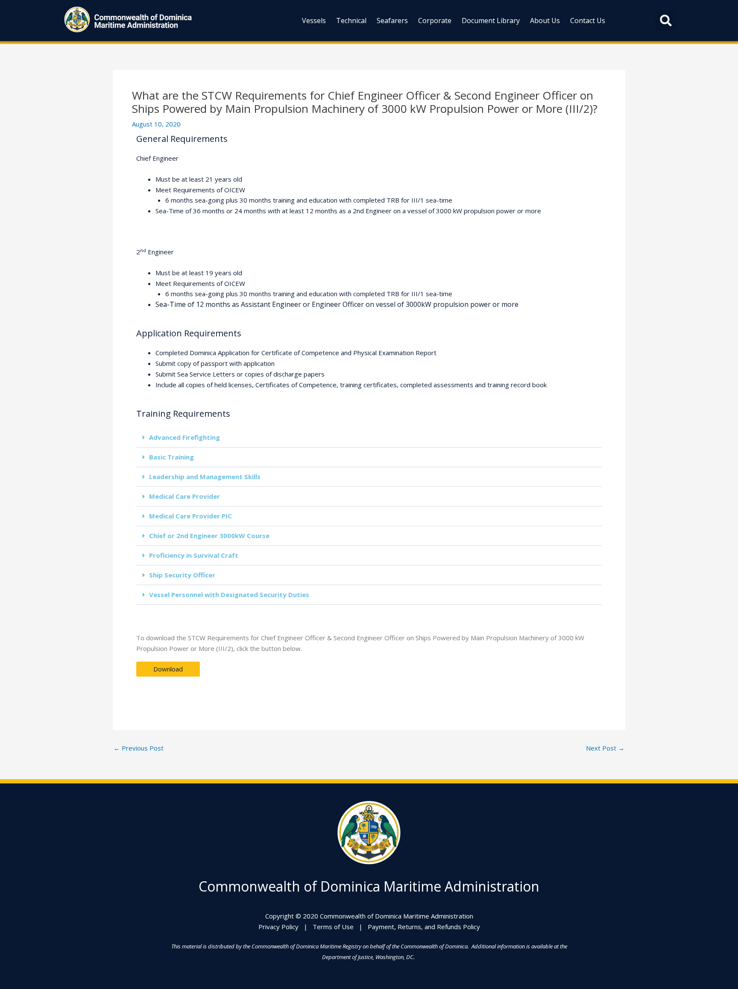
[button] (665, 20)
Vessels (314, 20)
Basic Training (171, 457)
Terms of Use (333, 926)
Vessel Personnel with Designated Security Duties (229, 594)
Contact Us (587, 20)
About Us (545, 20)
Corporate (434, 20)
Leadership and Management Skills (205, 476)
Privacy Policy (278, 926)
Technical (351, 20)
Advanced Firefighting (184, 437)
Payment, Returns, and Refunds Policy (424, 926)
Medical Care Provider (184, 496)
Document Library (491, 20)
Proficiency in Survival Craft (193, 555)
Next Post (605, 748)
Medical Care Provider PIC (190, 516)
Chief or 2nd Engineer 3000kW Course (209, 535)
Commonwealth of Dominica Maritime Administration (369, 886)
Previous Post (139, 748)
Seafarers (392, 20)
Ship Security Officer (182, 575)
